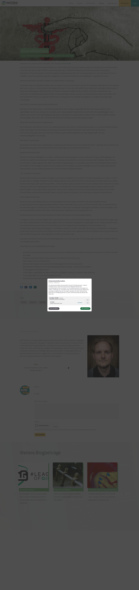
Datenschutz (56, 282)
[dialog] (69, 295)
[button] (85, 300)
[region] (69, 301)
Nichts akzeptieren (54, 308)
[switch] (87, 300)
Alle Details (80, 302)
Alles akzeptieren (85, 308)
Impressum (51, 282)
